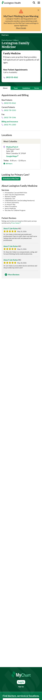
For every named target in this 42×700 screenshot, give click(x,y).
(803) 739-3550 (10, 110)
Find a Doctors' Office (9, 40)
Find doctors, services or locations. (21, 696)
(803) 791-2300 (10, 125)
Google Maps (11, 156)
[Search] (34, 2)
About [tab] (5, 88)
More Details (21, 28)
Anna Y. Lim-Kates (11, 228)
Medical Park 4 (12, 147)
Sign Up (21, 686)
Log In (21, 682)
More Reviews (13, 274)
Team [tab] (16, 88)
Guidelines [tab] (26, 88)
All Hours (8, 163)
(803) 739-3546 (10, 117)
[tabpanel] (21, 187)
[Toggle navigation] (39, 2)
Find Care (5, 35)
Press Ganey (15, 223)
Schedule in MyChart (11, 179)
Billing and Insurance (10, 121)
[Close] (38, 10)
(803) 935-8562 (12, 77)
